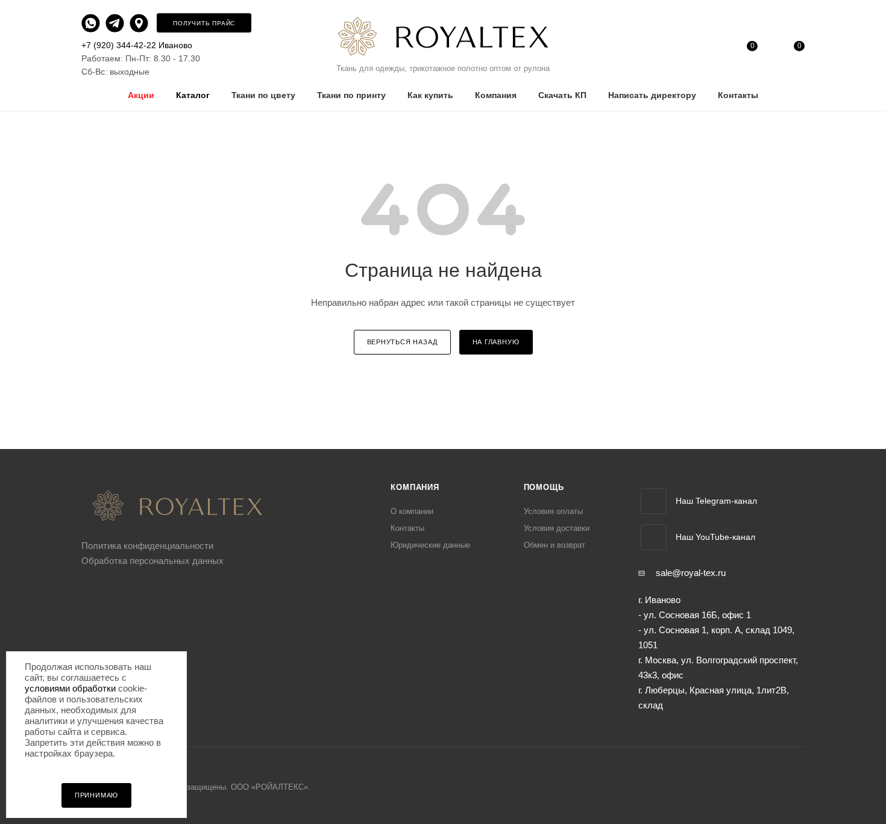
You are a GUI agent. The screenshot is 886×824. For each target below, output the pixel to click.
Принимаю (96, 795)
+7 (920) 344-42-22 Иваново (136, 45)
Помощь (544, 487)
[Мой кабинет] (704, 48)
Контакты (407, 528)
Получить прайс (204, 23)
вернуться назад (402, 341)
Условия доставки (556, 528)
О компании (412, 511)
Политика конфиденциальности (147, 546)
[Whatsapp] (92, 22)
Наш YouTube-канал (715, 537)
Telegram (654, 501)
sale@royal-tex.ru (691, 573)
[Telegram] (116, 22)
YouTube (654, 537)
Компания (415, 487)
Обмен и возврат (554, 545)
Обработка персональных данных (152, 561)
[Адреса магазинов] (142, 22)
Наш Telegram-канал (716, 501)
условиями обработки (70, 688)
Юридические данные (430, 545)
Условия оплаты (553, 511)
